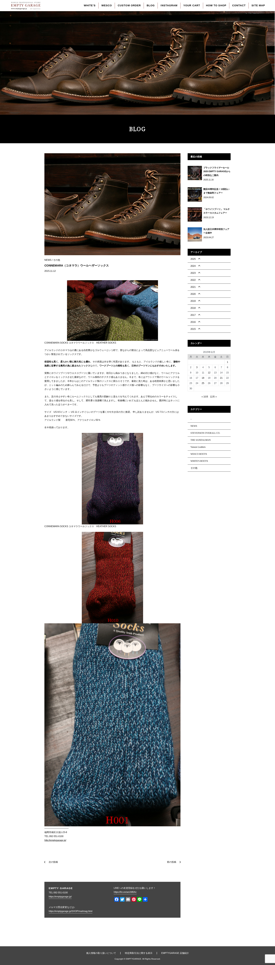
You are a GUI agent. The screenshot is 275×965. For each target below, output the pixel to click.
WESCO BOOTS (198, 454)
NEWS (47, 260)
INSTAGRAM (169, 5)
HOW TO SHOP (216, 5)
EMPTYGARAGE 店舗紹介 (175, 953)
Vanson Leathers (198, 447)
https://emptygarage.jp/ (60, 896)
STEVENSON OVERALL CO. (205, 433)
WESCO (106, 5)
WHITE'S (90, 5)
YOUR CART (191, 5)
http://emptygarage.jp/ (55, 840)
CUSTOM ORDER (129, 5)
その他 (56, 260)
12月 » (213, 396)
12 (209, 372)
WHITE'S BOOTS (199, 461)
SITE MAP (258, 5)
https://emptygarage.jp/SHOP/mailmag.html (70, 911)
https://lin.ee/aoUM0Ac (125, 892)
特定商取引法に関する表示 (138, 953)
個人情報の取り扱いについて (101, 953)
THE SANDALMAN (200, 440)
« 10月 (205, 396)
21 (221, 378)
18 (203, 378)
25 (203, 383)
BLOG (151, 5)
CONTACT (239, 5)
